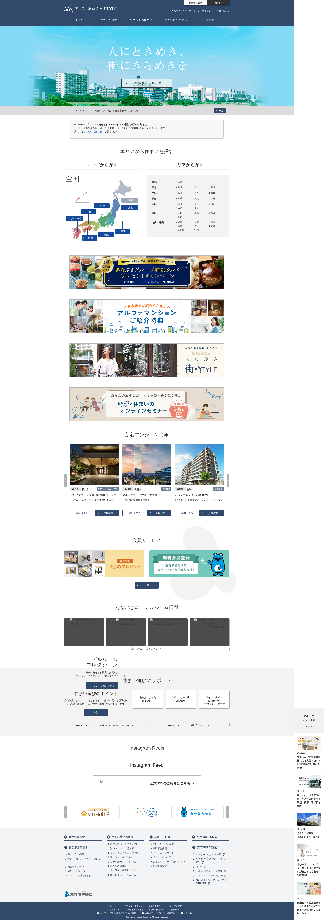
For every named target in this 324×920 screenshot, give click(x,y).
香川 (180, 213)
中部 (103, 205)
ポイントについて (162, 857)
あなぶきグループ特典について (169, 861)
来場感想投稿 (160, 848)
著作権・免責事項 (135, 909)
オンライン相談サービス (123, 870)
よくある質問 (204, 11)
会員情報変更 (160, 866)
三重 (180, 198)
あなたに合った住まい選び (124, 844)
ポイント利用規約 (174, 906)
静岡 (213, 193)
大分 (196, 226)
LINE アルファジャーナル (209, 875)
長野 (196, 193)
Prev (65, 480)
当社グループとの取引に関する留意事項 (118, 913)
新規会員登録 (195, 2)
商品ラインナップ (77, 866)
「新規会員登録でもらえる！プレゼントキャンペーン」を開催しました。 (133, 110)
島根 (196, 204)
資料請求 (108, 513)
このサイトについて (181, 11)
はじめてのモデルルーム (123, 874)
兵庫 (213, 198)
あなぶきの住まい (79, 847)
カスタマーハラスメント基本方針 (160, 913)
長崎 (213, 222)
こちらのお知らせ (92, 131)
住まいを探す (77, 836)
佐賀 (196, 222)
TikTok (199, 866)
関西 (107, 234)
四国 (90, 238)
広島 (180, 208)
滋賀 (196, 198)
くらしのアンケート (163, 852)
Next (228, 480)
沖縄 (196, 230)
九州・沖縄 (75, 218)
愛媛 (213, 213)
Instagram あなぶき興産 (208, 854)
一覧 (221, 110)
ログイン (218, 2)
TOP (310, 726)
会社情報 (188, 913)
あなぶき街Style (207, 836)
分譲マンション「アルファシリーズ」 (84, 860)
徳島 (196, 213)
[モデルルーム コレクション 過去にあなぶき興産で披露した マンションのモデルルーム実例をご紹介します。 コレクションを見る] (147, 649)
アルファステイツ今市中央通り (89, 495)
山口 (196, 208)
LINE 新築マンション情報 (209, 871)
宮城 (180, 182)
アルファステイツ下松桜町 (191, 495)
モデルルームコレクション (124, 861)
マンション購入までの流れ (124, 852)
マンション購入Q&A (121, 857)
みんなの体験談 (118, 866)
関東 (123, 231)
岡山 (213, 204)
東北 (131, 207)
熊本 (180, 226)
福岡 (180, 222)
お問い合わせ (223, 11)
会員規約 (175, 909)
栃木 (196, 187)
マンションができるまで (80, 875)
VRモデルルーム (76, 871)
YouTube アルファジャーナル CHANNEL (211, 881)
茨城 (180, 187)
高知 (180, 217)
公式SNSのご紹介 (208, 847)
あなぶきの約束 (76, 854)
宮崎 (213, 226)
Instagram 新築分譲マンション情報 (211, 860)
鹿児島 (181, 230)
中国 (89, 211)
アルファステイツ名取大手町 (139, 495)
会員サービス (162, 836)
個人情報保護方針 (157, 909)
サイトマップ (116, 909)
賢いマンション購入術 (122, 848)
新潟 (180, 193)
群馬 (213, 187)
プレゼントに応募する (164, 844)
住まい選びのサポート (125, 836)
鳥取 (180, 204)
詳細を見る (82, 513)
